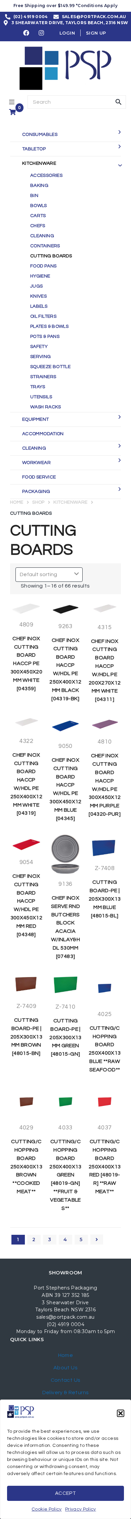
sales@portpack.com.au (65, 1317)
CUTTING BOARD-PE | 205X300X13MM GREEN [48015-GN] (65, 1037)
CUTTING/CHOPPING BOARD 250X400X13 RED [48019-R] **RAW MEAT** (105, 1166)
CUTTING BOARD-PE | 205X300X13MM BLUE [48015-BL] (105, 898)
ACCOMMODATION (43, 434)
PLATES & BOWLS (49, 326)
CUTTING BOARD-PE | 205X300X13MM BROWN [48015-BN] (26, 1036)
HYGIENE (40, 276)
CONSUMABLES (39, 134)
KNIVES (38, 296)
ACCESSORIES (46, 175)
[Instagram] (41, 33)
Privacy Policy (80, 1509)
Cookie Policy (47, 1509)
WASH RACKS (45, 407)
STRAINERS (43, 376)
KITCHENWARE (39, 163)
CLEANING (42, 236)
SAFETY (39, 346)
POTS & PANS (44, 336)
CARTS (38, 215)
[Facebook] (26, 33)
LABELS (38, 306)
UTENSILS (41, 397)
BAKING (39, 185)
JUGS (36, 286)
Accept (65, 1493)
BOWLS (38, 205)
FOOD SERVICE (39, 477)
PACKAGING (36, 491)
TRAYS (37, 387)
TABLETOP (34, 149)
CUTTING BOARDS (51, 256)
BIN (34, 195)
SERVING (40, 356)
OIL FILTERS (43, 316)
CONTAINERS (45, 246)
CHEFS (37, 225)
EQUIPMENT (35, 419)
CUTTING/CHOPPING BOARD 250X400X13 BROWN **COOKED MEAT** (26, 1166)
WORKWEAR (36, 462)
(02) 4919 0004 (65, 1324)
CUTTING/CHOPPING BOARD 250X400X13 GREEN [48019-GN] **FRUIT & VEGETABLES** (65, 1175)
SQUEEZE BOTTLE (50, 366)
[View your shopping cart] (13, 112)
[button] (120, 1413)
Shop (38, 502)
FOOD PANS (43, 266)
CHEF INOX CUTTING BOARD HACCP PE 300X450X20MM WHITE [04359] (26, 663)
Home (16, 502)
